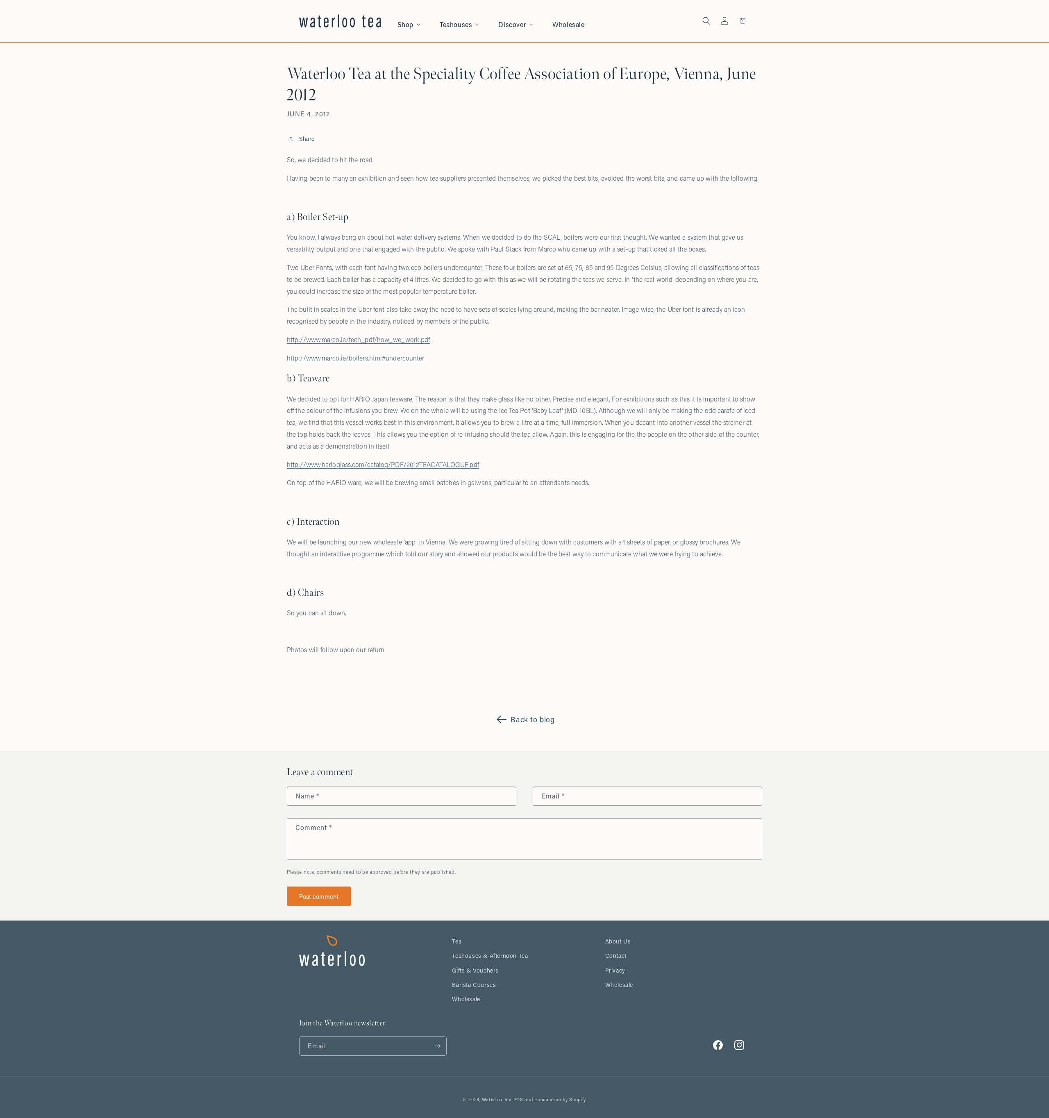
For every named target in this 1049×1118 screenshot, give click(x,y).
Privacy (615, 970)
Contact (616, 955)
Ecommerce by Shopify (560, 1099)
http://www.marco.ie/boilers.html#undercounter (356, 358)
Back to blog (532, 719)
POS (518, 1099)
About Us (618, 941)
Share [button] (307, 139)
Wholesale (466, 999)
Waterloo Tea (496, 1099)
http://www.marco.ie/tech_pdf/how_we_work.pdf (358, 339)
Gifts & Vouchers (475, 970)
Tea (456, 941)
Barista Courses (474, 985)
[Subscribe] (437, 1046)
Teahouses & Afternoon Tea (490, 955)
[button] (414, 21)
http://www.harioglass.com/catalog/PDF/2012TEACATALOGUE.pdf (383, 464)
